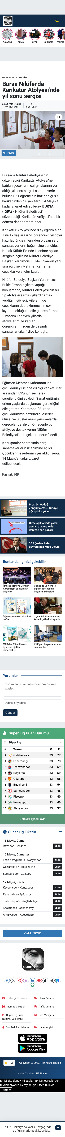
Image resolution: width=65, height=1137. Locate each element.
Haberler (8, 77)
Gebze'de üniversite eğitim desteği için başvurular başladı (45, 588)
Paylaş (11, 152)
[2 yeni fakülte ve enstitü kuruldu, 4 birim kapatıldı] (48, 605)
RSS (11, 1062)
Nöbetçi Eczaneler (17, 998)
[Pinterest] (20, 980)
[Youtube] (39, 980)
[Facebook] (7, 980)
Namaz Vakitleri (16, 1006)
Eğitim (23, 77)
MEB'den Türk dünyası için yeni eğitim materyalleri (15, 647)
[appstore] (32, 1038)
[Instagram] (26, 980)
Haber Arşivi (45, 1027)
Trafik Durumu (46, 1006)
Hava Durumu (46, 998)
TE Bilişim (41, 1073)
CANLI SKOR (32, 933)
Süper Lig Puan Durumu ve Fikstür (13, 1017)
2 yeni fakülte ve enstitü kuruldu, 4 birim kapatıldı (47, 618)
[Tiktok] (45, 980)
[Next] (58, 980)
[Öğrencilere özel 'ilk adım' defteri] (17, 605)
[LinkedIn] (32, 980)
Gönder (10, 712)
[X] (13, 980)
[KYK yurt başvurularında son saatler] (48, 633)
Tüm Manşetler (46, 1015)
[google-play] (32, 1049)
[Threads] (52, 980)
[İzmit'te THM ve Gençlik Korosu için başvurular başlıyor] (17, 575)
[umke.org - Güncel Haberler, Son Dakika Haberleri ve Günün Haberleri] (7, 20)
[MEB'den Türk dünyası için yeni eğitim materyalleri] (17, 633)
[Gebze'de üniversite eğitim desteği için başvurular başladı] (48, 575)
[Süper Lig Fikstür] (60, 832)
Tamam (6, 1090)
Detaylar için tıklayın (32, 819)
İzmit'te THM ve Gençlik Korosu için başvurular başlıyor (16, 588)
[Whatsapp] (32, 986)
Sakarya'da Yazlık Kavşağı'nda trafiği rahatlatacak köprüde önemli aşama (32, 1130)
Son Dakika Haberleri (18, 1027)
